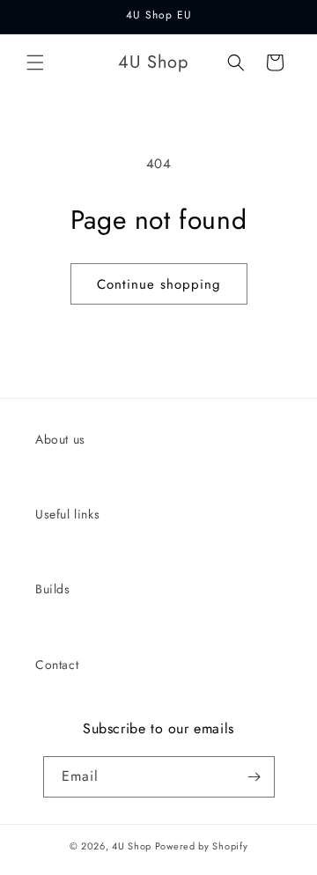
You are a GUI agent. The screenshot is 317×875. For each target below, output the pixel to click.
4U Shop (131, 846)
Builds (52, 589)
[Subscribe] (254, 777)
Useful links (67, 514)
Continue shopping (159, 284)
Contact (56, 664)
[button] (35, 62)
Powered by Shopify (201, 846)
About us (60, 439)
